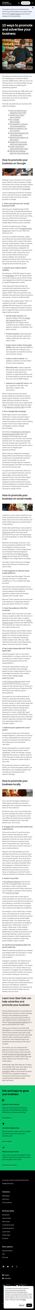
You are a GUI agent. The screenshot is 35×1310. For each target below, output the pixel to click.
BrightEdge (10, 276)
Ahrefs (9, 280)
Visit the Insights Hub (10, 1128)
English (6, 1275)
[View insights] (3, 1124)
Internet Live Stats (12, 893)
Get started (25, 3)
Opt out (21, 1305)
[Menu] (32, 3)
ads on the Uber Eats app (18, 1054)
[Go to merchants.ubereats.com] (6, 3)
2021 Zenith (6, 532)
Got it (29, 1305)
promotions (6, 1071)
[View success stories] (3, 1147)
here (24, 1299)
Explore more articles (10, 1104)
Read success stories (10, 1152)
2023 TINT (21, 712)
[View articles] (3, 1100)
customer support (15, 14)
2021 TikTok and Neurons (12, 681)
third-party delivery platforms (18, 1022)
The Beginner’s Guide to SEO (14, 407)
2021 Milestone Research (12, 882)
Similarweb (26, 189)
